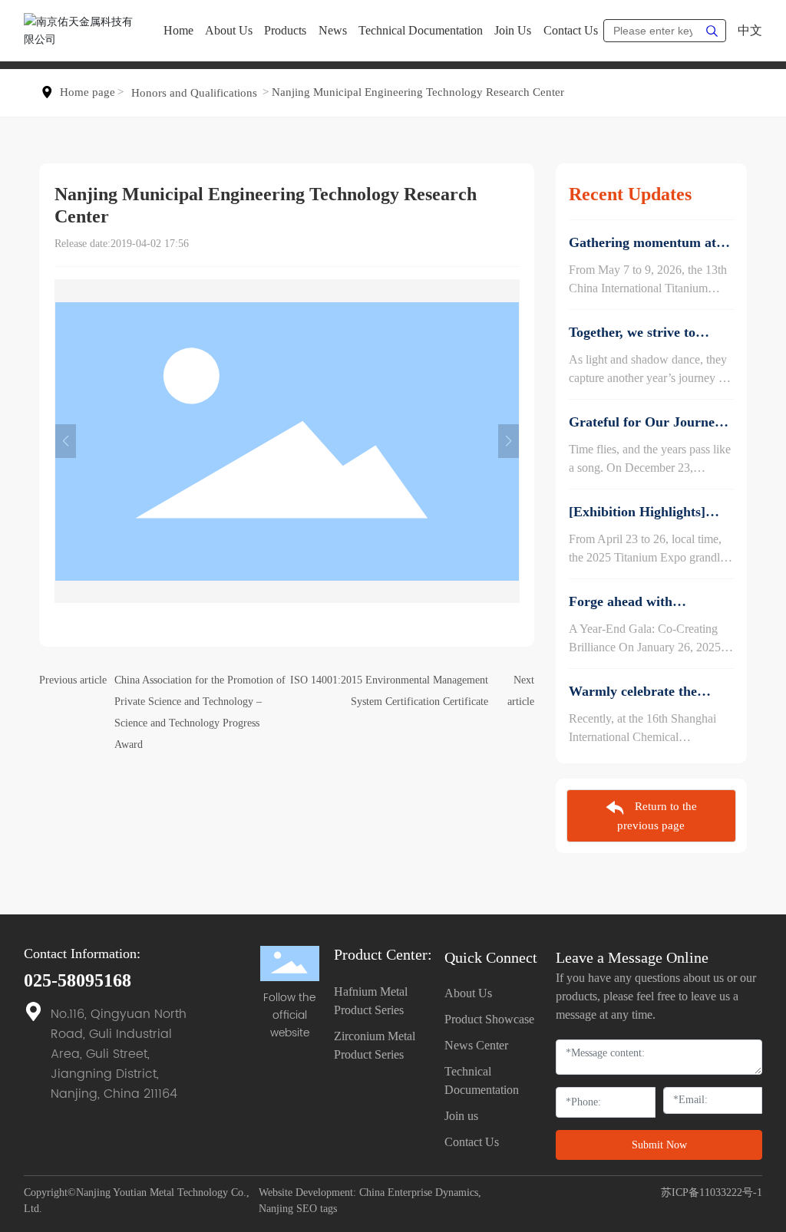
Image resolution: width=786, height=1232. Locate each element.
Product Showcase (489, 1019)
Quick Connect (490, 957)
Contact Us (471, 1141)
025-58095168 (77, 980)
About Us (468, 993)
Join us (461, 1115)
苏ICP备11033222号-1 (711, 1192)
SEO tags (316, 1208)
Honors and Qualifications (194, 93)
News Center (476, 1045)
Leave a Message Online (632, 957)
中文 (750, 30)
